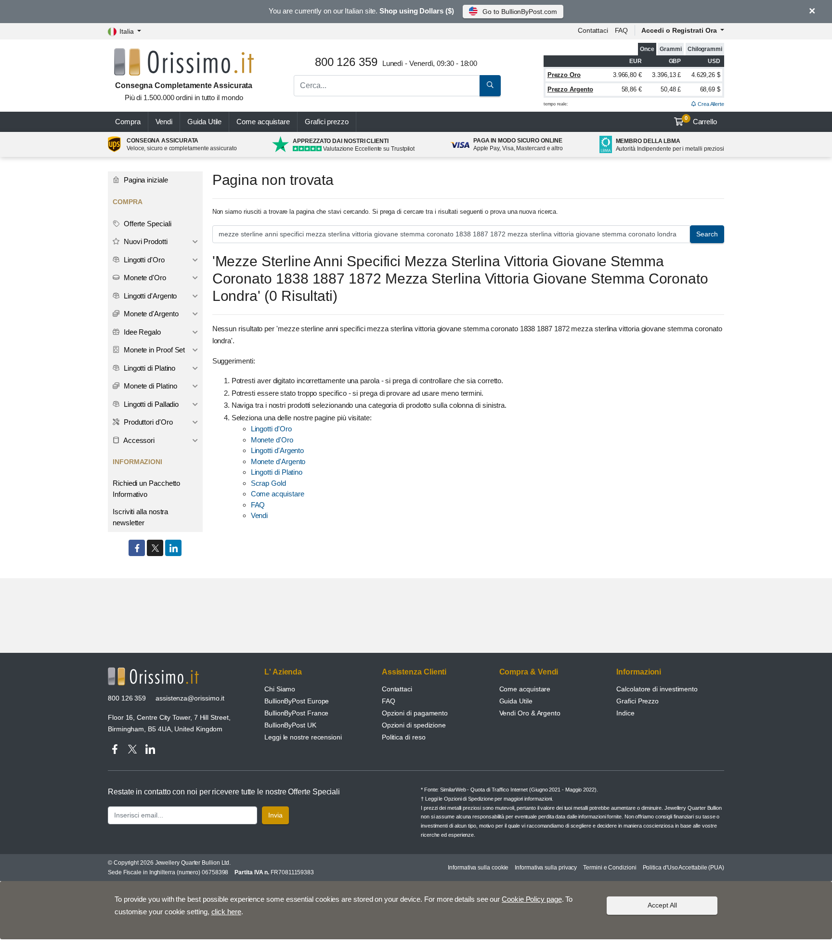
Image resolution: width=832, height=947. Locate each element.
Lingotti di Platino (276, 472)
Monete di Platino (149, 386)
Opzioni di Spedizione (468, 799)
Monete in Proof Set (153, 350)
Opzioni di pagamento (415, 713)
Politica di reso (404, 737)
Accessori (138, 440)
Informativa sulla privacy (546, 867)
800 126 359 (127, 698)
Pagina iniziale (145, 180)
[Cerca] (490, 85)
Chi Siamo (279, 689)
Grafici (327, 121)
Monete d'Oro (272, 440)
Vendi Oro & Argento (529, 713)
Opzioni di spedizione (414, 725)
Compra (128, 121)
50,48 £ (671, 89)
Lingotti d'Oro (271, 429)
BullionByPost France (296, 713)
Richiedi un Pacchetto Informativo (146, 488)
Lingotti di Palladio (150, 404)
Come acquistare (263, 121)
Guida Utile (204, 121)
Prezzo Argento (570, 89)
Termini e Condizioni (609, 867)
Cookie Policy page (532, 899)
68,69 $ (710, 89)
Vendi (164, 121)
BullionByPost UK (290, 725)
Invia (275, 815)
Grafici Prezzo (637, 701)
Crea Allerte (710, 104)
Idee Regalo (141, 332)
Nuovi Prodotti (145, 241)
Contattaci (593, 30)
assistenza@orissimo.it (190, 698)
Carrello (701, 120)
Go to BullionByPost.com (519, 11)
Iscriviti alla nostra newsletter (140, 517)
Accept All (662, 905)
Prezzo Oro (564, 74)
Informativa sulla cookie (478, 867)
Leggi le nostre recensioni (303, 737)
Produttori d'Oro (147, 422)
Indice (625, 713)
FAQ (621, 30)
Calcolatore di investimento (657, 689)
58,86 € (632, 89)
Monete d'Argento (278, 461)
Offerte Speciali (146, 224)
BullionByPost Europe (296, 701)
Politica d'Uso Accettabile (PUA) (683, 867)
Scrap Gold (268, 483)
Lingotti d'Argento (277, 450)
